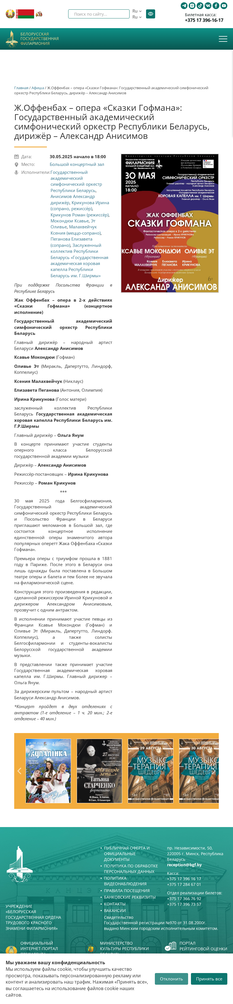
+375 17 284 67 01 (184, 884)
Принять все (209, 979)
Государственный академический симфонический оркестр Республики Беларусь (76, 181)
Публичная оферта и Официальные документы (127, 853)
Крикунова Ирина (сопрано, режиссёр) (80, 205)
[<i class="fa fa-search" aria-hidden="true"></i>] (120, 14)
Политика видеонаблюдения (125, 880)
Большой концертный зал (77, 164)
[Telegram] (184, 5)
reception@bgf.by (184, 864)
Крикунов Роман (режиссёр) (80, 215)
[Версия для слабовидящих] (150, 13)
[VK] (208, 5)
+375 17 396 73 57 (184, 904)
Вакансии (115, 910)
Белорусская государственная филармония (39, 39)
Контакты (115, 904)
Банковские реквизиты (130, 897)
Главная (21, 87)
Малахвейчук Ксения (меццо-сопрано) (76, 229)
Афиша (38, 87)
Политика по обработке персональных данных (131, 868)
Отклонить (171, 979)
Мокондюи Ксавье (70, 221)
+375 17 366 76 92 (184, 898)
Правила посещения (127, 890)
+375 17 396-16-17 (204, 20)
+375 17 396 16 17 (184, 878)
